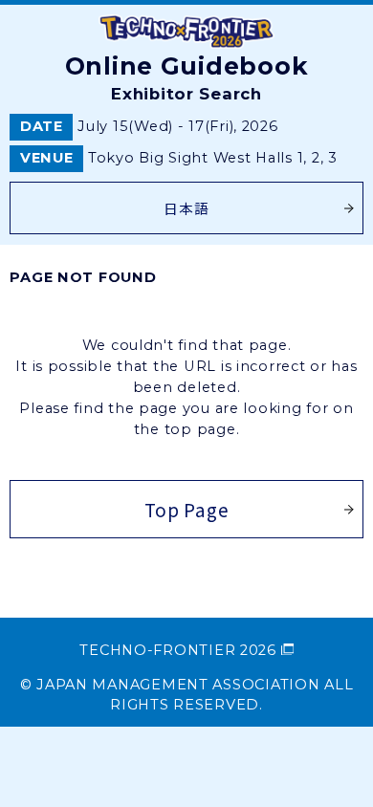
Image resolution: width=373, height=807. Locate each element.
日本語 (186, 208)
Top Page (187, 509)
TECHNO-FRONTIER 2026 (177, 650)
